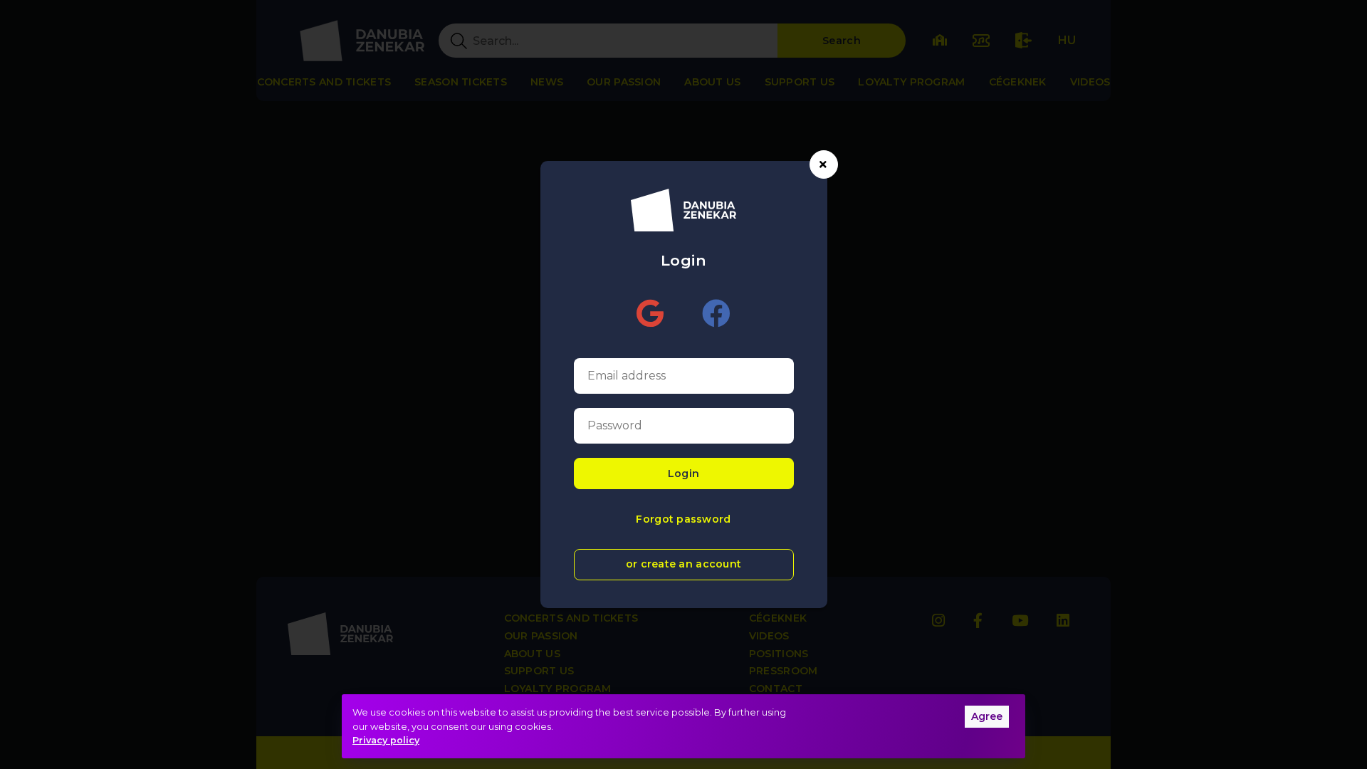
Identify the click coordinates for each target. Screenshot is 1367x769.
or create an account (684, 564)
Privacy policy (385, 740)
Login (683, 473)
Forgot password (683, 519)
